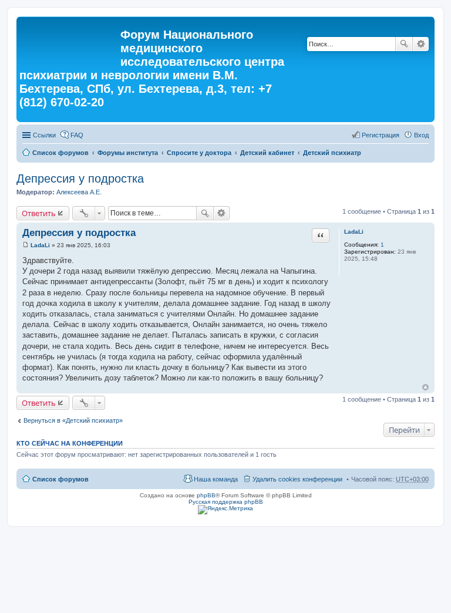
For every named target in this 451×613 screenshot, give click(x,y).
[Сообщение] (25, 245)
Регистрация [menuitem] (380, 135)
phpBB (206, 495)
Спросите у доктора (199, 152)
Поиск (404, 44)
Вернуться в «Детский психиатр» (73, 420)
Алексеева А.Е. (79, 192)
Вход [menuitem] (421, 135)
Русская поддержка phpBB (226, 502)
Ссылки (44, 135)
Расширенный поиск (421, 44)
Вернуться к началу (425, 387)
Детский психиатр (332, 152)
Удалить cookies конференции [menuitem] (297, 479)
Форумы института (127, 152)
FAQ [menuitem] (76, 135)
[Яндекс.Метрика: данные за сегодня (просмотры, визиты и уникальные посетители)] (225, 509)
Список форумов (60, 152)
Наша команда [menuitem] (216, 479)
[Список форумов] (69, 38)
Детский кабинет (267, 152)
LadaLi (354, 231)
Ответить (39, 213)
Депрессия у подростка (80, 178)
